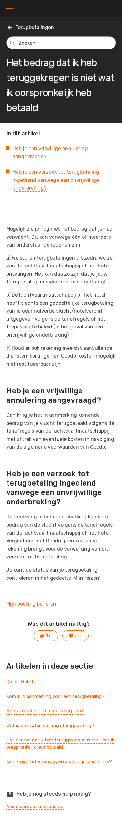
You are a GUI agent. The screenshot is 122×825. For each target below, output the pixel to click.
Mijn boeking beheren (31, 604)
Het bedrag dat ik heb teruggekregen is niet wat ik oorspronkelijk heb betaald (60, 743)
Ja (47, 636)
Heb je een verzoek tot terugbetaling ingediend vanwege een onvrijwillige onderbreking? (56, 180)
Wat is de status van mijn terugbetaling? (50, 725)
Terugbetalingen (34, 27)
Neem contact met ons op (35, 806)
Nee (77, 636)
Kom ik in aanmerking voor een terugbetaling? (55, 696)
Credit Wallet (19, 682)
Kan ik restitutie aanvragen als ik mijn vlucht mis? (59, 761)
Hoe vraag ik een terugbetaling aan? (45, 711)
